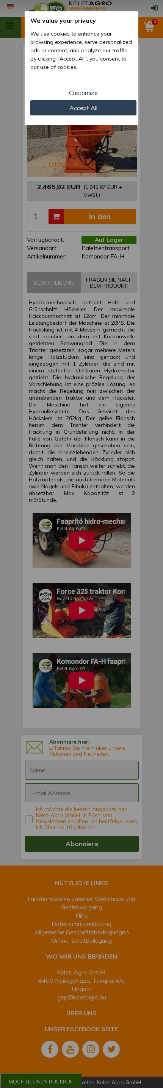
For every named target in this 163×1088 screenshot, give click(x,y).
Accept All (83, 108)
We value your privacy (63, 20)
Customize (83, 93)
